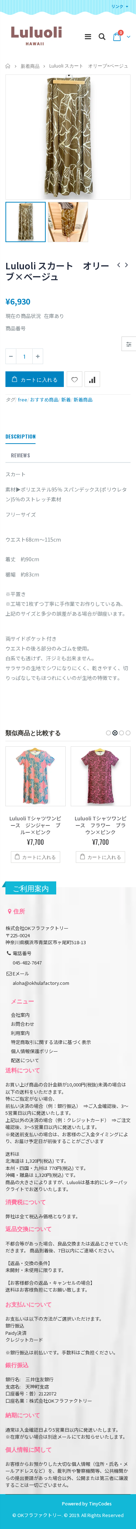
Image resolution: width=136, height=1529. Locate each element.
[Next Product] (127, 264)
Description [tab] (20, 436)
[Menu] (88, 36)
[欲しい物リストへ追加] (74, 379)
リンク (117, 6)
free (22, 399)
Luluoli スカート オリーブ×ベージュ (57, 271)
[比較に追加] (92, 379)
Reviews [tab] (20, 455)
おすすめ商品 (44, 399)
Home (8, 66)
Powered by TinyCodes (87, 1503)
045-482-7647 (27, 962)
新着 (66, 399)
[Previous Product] (119, 264)
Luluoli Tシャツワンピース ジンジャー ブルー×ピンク (35, 825)
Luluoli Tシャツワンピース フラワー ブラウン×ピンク (101, 825)
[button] (108, 733)
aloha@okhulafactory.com (41, 982)
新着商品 (30, 66)
